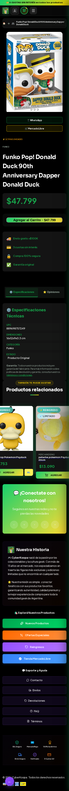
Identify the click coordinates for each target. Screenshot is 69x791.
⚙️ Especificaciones (21, 292)
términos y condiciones (19, 375)
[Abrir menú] (33, 10)
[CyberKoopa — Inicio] (6, 11)
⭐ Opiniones (51, 292)
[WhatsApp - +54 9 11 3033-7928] (14, 525)
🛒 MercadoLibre (34, 128)
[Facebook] (34, 525)
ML (28, 472)
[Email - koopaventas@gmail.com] (55, 525)
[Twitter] (45, 525)
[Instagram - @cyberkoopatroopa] (24, 525)
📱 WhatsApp (34, 120)
